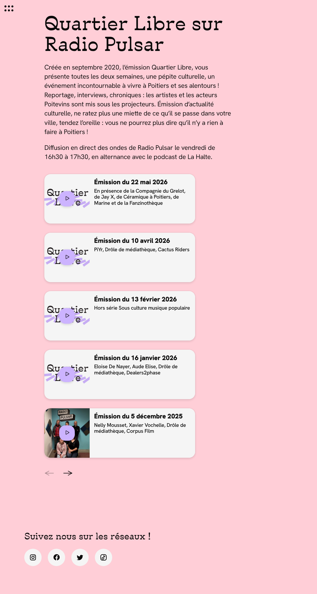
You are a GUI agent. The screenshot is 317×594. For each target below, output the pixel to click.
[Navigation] (9, 8)
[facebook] (56, 557)
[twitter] (80, 557)
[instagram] (33, 557)
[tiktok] (103, 557)
